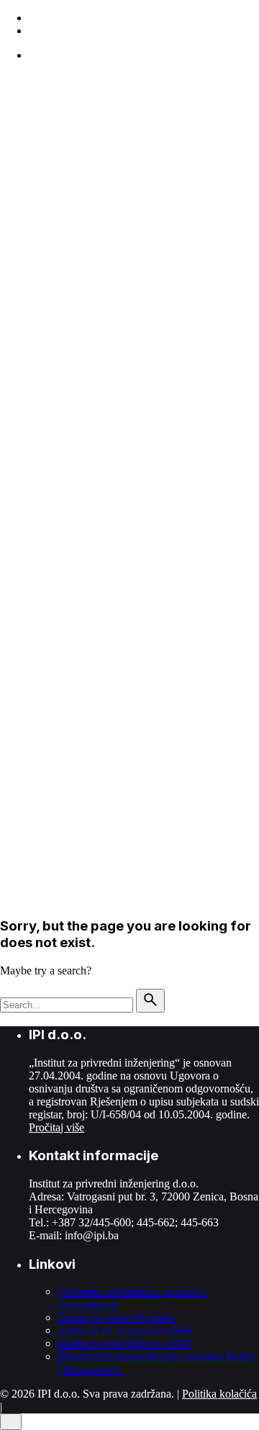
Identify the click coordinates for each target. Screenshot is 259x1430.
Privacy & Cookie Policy (102, 673)
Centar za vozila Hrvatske (116, 1317)
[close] (11, 159)
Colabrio (84, 649)
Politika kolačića (219, 1394)
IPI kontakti (55, 698)
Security (18, 673)
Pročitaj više (56, 1127)
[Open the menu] (6, 83)
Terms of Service (205, 673)
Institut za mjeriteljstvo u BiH (124, 1343)
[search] (150, 1001)
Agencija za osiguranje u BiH (125, 1330)
